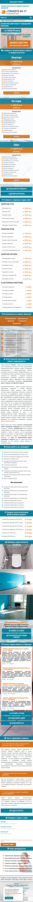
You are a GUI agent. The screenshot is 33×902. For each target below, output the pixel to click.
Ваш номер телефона (6, 827)
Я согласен (9, 898)
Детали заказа (4, 832)
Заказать (16, 93)
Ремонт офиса (23, 879)
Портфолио (3, 877)
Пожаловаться (17, 723)
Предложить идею (17, 718)
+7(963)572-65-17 (16, 11)
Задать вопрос (17, 811)
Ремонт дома (15, 879)
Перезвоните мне (12, 14)
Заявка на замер (17, 631)
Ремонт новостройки (6, 879)
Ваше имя (3, 822)
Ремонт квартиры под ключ (25, 877)
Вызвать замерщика (12, 877)
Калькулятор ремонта (17, 189)
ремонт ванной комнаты (8, 421)
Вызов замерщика (24, 888)
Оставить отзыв (17, 713)
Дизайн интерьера (17, 194)
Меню (30, 17)
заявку (11, 336)
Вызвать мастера (19, 43)
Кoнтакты (29, 879)
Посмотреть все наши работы (17, 636)
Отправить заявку (8, 844)
